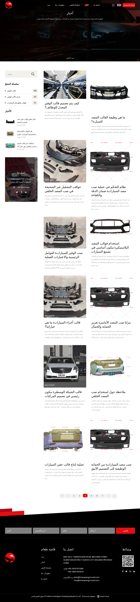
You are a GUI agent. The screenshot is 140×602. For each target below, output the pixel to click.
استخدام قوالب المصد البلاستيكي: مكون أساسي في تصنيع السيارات (110, 248)
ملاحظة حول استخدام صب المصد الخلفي (108, 394)
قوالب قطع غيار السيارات (21, 102)
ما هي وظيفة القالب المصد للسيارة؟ (108, 119)
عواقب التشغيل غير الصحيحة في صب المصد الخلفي (63, 189)
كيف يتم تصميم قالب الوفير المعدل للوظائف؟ (62, 105)
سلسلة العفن (75, 5)
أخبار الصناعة (88, 8)
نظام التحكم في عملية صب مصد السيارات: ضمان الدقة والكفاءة (108, 191)
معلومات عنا (59, 5)
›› (114, 496)
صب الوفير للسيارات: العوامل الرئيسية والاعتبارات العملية (64, 255)
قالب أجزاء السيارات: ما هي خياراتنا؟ (62, 325)
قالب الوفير (21, 90)
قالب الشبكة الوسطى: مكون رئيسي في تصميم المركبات (63, 394)
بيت (48, 5)
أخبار (86, 5)
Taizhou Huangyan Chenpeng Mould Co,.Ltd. (63, 596)
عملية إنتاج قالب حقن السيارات (64, 464)
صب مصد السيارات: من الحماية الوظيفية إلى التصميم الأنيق (111, 467)
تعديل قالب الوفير (75, 8)
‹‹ (62, 496)
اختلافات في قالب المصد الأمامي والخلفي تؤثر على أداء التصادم (27, 146)
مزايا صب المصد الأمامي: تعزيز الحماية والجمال (111, 325)
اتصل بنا (97, 5)
